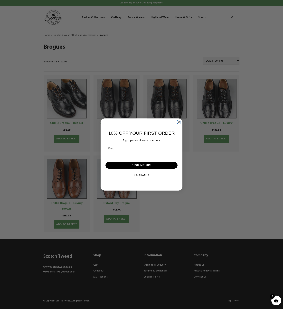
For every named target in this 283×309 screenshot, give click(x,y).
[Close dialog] (179, 122)
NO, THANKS (141, 175)
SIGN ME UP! (141, 165)
